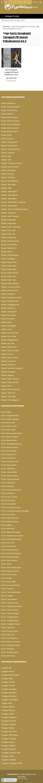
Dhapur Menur (6, 251)
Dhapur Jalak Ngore (9, 198)
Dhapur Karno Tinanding (10, 227)
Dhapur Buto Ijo (7, 138)
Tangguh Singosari (8, 749)
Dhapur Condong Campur (11, 163)
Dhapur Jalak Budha (9, 191)
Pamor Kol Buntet (8, 493)
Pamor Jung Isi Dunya (9, 476)
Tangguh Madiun (8, 707)
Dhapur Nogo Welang (9, 283)
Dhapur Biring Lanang (9, 128)
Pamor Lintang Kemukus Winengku (15, 511)
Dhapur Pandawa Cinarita (11, 297)
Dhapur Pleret (6, 322)
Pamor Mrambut (7, 529)
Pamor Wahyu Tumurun (10, 642)
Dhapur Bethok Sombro (10, 121)
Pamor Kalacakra (8, 483)
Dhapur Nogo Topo (8, 280)
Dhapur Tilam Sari (8, 393)
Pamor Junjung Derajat (10, 479)
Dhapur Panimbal (8, 308)
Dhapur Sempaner (8, 361)
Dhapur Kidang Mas (9, 237)
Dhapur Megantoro (8, 248)
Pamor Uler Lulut (7, 634)
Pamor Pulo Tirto (7, 543)
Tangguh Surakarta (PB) (10, 753)
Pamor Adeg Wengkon (10, 419)
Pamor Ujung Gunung (9, 631)
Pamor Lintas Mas (8, 514)
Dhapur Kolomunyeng (10, 241)
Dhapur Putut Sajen (9, 336)
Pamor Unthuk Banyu (9, 638)
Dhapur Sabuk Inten (9, 347)
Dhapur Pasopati (7, 319)
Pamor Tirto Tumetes (9, 610)
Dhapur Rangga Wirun (10, 340)
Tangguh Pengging (8, 738)
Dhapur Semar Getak (9, 357)
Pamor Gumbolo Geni (9, 461)
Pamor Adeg (6, 412)
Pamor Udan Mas (8, 627)
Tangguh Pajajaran (8, 724)
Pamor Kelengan (7, 486)
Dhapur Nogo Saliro (8, 266)
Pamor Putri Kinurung (9, 550)
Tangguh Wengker (8, 760)
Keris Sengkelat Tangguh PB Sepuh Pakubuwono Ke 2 (11, 72)
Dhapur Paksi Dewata (9, 290)
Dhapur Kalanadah (8, 223)
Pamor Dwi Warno (8, 458)
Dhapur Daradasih (8, 170)
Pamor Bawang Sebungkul (11, 433)
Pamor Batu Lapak (8, 430)
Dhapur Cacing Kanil (9, 142)
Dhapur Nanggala (8, 259)
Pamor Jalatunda (8, 468)
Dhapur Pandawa (8, 294)
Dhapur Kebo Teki (8, 234)
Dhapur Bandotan (8, 103)
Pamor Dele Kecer (8, 454)
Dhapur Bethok (7, 114)
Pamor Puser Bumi (8, 546)
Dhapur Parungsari (8, 315)
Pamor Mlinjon (6, 525)
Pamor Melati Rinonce (10, 518)
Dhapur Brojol (6, 135)
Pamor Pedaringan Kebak (11, 539)
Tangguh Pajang (7, 728)
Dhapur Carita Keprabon (11, 149)
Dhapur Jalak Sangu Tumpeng (13, 202)
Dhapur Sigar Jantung (9, 379)
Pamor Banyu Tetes (9, 426)
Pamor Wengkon (7, 649)
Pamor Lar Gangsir (8, 504)
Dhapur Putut (6, 329)
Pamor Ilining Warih (8, 465)
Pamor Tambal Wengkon (11, 592)
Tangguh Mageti (7, 714)
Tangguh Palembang (9, 735)
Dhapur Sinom (6, 386)
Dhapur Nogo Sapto (9, 269)
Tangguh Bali (6, 668)
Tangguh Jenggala (8, 689)
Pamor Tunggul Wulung (10, 624)
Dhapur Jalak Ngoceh (9, 195)
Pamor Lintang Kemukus (11, 507)
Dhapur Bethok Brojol (9, 117)
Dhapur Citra (6, 160)
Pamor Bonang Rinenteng (11, 444)
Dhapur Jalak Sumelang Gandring (14, 209)
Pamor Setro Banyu (9, 574)
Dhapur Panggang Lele (10, 304)
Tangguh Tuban (7, 756)
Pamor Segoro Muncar (10, 571)
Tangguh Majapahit (9, 717)
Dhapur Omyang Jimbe (10, 287)
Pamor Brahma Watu (9, 447)
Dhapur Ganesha (8, 177)
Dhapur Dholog (7, 174)
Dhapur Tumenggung (9, 400)
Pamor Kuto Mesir (8, 500)
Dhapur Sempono (8, 365)
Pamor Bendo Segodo (9, 437)
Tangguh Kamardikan (9, 700)
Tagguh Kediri (6, 703)
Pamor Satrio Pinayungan (11, 567)
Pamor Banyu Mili (8, 423)
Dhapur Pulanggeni (8, 326)
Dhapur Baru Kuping (9, 110)
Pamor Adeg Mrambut (10, 415)
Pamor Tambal (7, 589)
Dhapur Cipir (6, 156)
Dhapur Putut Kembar (10, 333)
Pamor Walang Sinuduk (10, 645)
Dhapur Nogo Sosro (8, 276)
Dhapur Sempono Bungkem (12, 368)
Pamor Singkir (6, 578)
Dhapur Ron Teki (7, 343)
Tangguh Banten (8, 671)
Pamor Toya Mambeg (10, 613)
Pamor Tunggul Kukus (9, 620)
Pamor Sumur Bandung (10, 585)
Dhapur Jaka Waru (8, 184)
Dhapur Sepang (7, 375)
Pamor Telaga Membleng (11, 606)
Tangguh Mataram (8, 721)
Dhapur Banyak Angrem (10, 107)
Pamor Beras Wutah (9, 440)
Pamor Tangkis (7, 596)
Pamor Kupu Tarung (9, 497)
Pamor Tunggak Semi (9, 617)
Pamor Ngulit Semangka (10, 532)
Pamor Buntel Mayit (9, 451)
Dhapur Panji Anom (8, 312)
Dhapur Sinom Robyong (10, 389)
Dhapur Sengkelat (8, 372)
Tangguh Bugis (7, 678)
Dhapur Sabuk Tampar (10, 350)
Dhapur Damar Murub (9, 167)
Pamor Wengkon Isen (9, 652)
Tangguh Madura (8, 710)
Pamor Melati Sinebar (9, 521)
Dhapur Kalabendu (8, 220)
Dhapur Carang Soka (9, 145)
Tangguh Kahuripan (9, 696)
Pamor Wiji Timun (8, 656)
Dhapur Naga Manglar (9, 255)
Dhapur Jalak (6, 188)
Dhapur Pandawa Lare (10, 301)
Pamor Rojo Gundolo (9, 560)
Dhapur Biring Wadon (9, 131)
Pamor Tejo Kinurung (9, 603)
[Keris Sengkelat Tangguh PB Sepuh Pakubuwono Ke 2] (11, 58)
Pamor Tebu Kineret (9, 599)
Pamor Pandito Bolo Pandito (12, 536)
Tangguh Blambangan (10, 675)
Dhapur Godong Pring (9, 181)
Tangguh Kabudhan (9, 692)
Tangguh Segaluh (8, 745)
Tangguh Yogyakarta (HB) (11, 763)
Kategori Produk (12, 16)
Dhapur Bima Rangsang (10, 124)
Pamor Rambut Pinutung (11, 553)
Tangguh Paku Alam (9, 731)
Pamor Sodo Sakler (8, 581)
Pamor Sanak (6, 564)
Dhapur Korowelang (9, 244)
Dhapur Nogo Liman (9, 262)
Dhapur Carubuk (7, 153)
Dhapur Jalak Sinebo (9, 206)
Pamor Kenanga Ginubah (11, 490)
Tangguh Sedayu (8, 742)
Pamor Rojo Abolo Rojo (10, 557)
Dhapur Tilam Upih (8, 396)
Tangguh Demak (8, 685)
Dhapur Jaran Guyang (10, 216)
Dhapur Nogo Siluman (9, 273)
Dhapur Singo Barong (9, 382)
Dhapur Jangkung (8, 213)
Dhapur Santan (7, 354)
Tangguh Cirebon (8, 682)
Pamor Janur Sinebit (9, 472)
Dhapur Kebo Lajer (8, 230)
